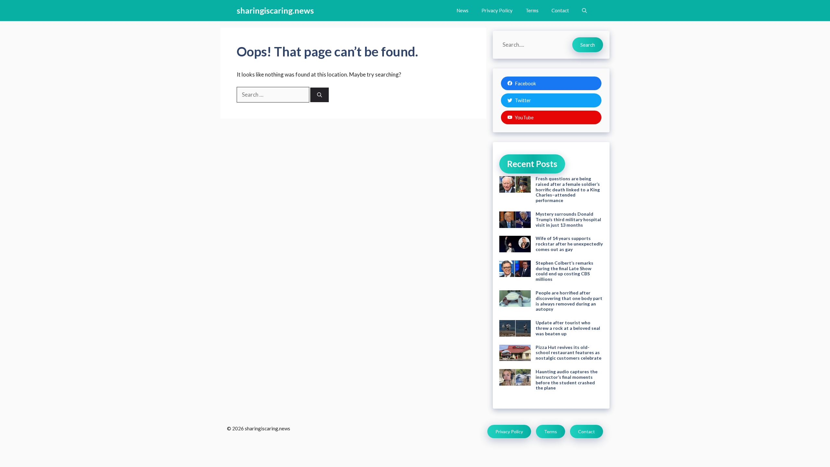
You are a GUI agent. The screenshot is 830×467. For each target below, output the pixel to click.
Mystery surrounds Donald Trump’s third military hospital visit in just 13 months (568, 219)
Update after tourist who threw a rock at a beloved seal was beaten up (568, 328)
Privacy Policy (497, 10)
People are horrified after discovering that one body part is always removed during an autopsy (569, 301)
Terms (532, 10)
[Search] (319, 95)
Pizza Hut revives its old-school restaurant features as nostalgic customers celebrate (568, 352)
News (462, 10)
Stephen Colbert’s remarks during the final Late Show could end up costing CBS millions (564, 271)
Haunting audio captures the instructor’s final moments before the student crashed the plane (567, 379)
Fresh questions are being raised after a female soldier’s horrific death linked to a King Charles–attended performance (568, 189)
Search (587, 45)
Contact (560, 10)
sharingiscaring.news (275, 10)
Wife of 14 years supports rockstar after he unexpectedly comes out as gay (569, 243)
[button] (584, 10)
